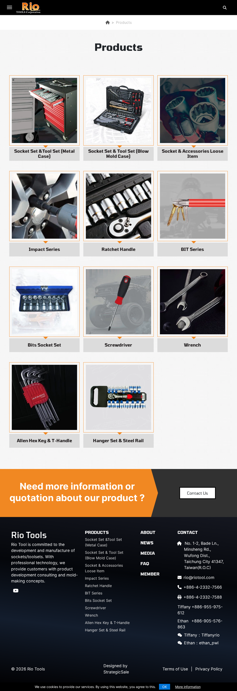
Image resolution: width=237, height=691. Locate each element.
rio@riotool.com (199, 577)
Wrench (91, 615)
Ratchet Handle (98, 585)
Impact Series (97, 578)
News (146, 542)
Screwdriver (95, 608)
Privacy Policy (208, 669)
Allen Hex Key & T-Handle (107, 622)
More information (188, 687)
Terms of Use (175, 669)
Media (147, 553)
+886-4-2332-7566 (203, 587)
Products (97, 532)
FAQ (144, 563)
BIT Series (93, 593)
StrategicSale (116, 672)
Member (149, 573)
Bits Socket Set (98, 600)
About (148, 532)
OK (164, 687)
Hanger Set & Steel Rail (105, 630)
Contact (188, 532)
